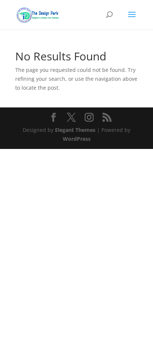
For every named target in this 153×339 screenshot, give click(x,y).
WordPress (77, 138)
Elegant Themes (75, 129)
